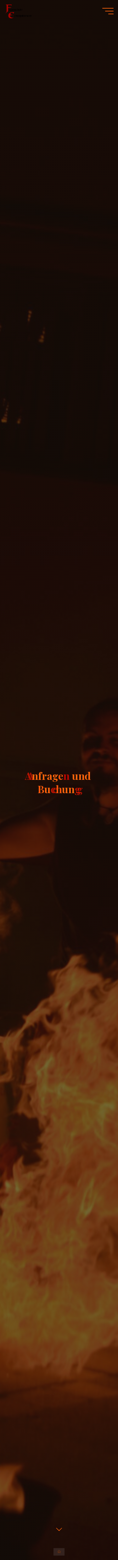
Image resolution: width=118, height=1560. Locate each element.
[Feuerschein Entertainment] (18, 11)
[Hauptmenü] (108, 11)
